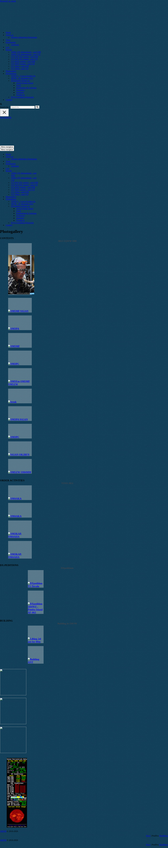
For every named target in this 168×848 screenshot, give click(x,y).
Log (7, 47)
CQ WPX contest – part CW (23, 64)
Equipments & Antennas (26, 88)
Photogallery (11, 71)
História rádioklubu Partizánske (24, 37)
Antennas (15, 45)
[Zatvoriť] (4, 112)
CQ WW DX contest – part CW (24, 59)
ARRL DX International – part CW (25, 54)
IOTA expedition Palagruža (22, 97)
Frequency (20, 90)
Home (8, 32)
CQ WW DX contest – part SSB (24, 57)
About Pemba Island (24, 83)
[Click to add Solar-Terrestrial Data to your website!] (17, 827)
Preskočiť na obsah (8, 1)
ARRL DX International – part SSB (26, 52)
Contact (9, 100)
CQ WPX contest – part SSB (23, 61)
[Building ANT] (36, 655)
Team (8, 40)
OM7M (3, 831)
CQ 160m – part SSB (20, 66)
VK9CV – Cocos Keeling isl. (23, 76)
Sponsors (20, 92)
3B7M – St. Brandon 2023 (22, 78)
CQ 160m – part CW (19, 68)
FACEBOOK (6, 117)
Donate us (20, 95)
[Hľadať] (1, 104)
